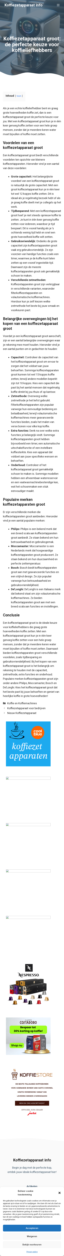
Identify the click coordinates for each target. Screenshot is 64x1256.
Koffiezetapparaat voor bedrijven (26, 708)
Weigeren (32, 1236)
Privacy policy (32, 1252)
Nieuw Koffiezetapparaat (21, 713)
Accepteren (32, 1228)
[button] (59, 1192)
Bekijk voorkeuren (32, 1244)
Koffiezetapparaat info (23, 5)
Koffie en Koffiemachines (22, 703)
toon (19, 96)
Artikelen (32, 1186)
